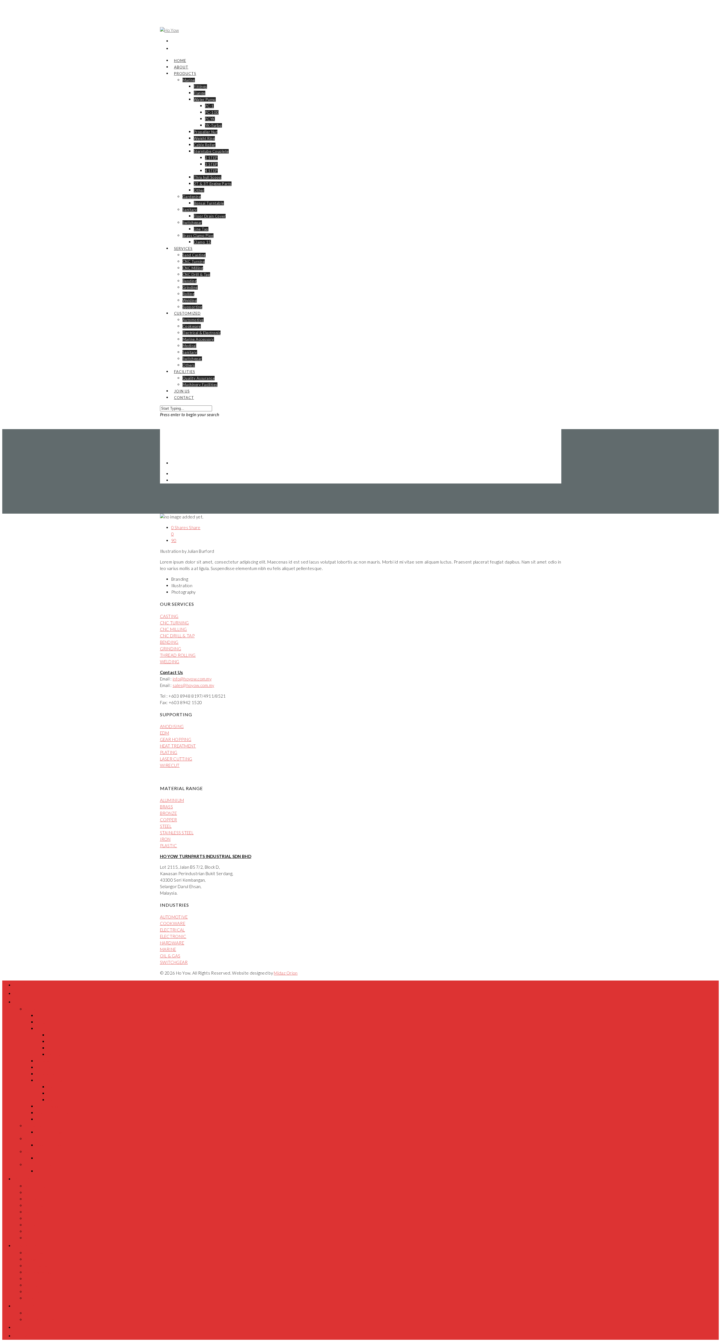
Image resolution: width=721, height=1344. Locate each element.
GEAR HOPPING (176, 739)
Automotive (193, 320)
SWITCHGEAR (174, 962)
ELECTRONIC (173, 936)
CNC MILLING (173, 629)
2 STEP (211, 158)
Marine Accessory (198, 339)
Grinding (190, 287)
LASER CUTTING (176, 758)
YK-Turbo (213, 125)
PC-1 (209, 106)
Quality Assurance (199, 378)
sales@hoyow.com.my (193, 685)
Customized (187, 313)
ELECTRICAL (172, 929)
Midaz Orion (285, 972)
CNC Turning (194, 261)
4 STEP (211, 170)
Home (20, 985)
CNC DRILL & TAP (177, 635)
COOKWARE (172, 923)
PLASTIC (168, 845)
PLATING (168, 752)
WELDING (169, 661)
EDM (164, 732)
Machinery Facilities (200, 384)
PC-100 (212, 112)
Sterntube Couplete (211, 151)
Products (185, 73)
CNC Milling (193, 268)
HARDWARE (172, 942)
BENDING (169, 642)
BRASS (166, 806)
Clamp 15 (202, 242)
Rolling (189, 294)
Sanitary (190, 209)
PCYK (210, 119)
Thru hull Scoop (208, 177)
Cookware (192, 326)
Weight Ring (204, 138)
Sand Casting (194, 255)
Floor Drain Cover (210, 216)
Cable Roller (204, 145)
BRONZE (168, 813)
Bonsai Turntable (209, 203)
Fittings (200, 86)
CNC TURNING (174, 622)
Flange (199, 93)
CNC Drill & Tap (196, 274)
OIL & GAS (170, 955)
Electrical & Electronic (202, 333)
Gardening (192, 196)
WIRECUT (170, 765)
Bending (190, 281)
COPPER (168, 819)
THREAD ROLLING (178, 655)
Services (183, 248)
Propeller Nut (206, 132)
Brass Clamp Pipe (198, 235)
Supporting (192, 307)
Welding (190, 300)
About (21, 993)
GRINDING (170, 648)
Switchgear (192, 222)
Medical (190, 345)
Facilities (184, 371)
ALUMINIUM (172, 800)
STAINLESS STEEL (177, 832)
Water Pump (205, 99)
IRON (165, 839)
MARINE (168, 949)
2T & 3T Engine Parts (213, 183)
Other (199, 190)
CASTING (169, 616)
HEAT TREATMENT (178, 745)
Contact (184, 397)
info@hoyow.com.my (192, 678)
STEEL (166, 826)
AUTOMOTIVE (174, 916)
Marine (189, 80)
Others (189, 365)
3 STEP (211, 164)
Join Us (22, 1327)
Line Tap (201, 229)
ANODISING (172, 726)
